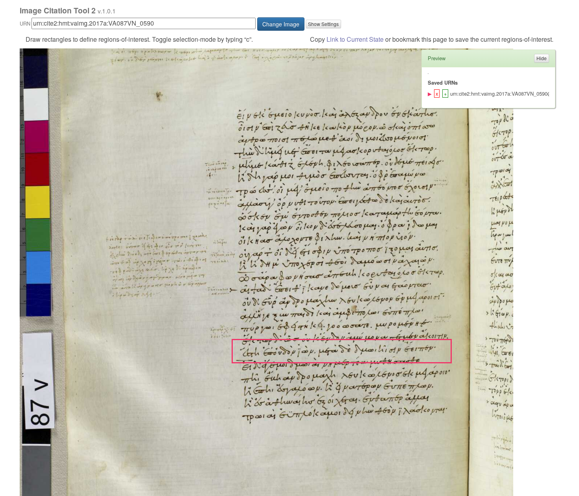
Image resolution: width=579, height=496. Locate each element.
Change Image (280, 24)
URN (25, 23)
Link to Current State (355, 39)
